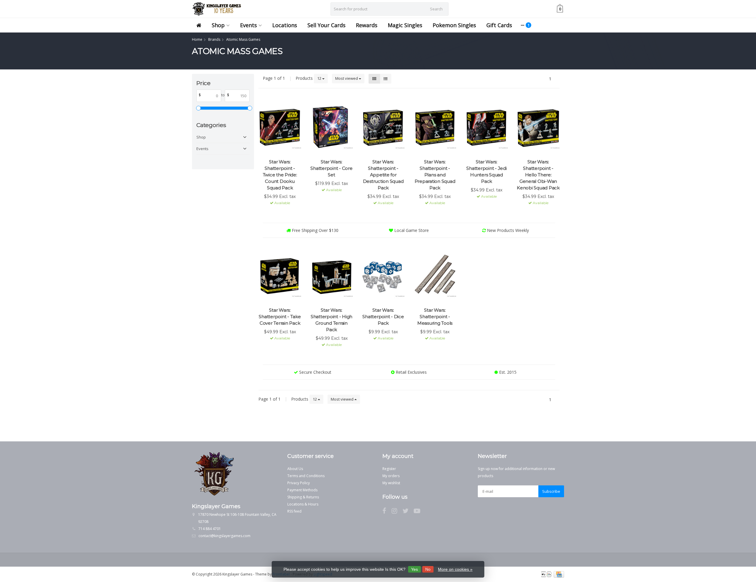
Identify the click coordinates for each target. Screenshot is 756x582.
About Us (295, 468)
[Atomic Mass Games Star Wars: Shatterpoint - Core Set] (331, 127)
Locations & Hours (302, 504)
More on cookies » (455, 569)
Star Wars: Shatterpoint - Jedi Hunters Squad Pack (486, 171)
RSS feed (294, 511)
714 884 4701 (209, 528)
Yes (414, 569)
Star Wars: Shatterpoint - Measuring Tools (434, 316)
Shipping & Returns (303, 497)
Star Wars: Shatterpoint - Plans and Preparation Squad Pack (435, 175)
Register (389, 468)
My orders (391, 475)
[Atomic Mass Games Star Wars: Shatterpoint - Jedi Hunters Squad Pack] (486, 127)
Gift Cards (499, 25)
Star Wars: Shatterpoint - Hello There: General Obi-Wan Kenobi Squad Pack (538, 175)
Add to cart (277, 213)
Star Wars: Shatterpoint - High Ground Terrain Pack (331, 319)
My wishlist (391, 482)
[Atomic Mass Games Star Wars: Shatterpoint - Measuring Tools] (434, 275)
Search (436, 9)
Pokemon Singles (454, 25)
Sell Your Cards (326, 25)
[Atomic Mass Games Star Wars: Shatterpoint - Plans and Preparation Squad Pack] (434, 127)
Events (248, 25)
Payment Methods (302, 489)
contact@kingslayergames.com (224, 535)
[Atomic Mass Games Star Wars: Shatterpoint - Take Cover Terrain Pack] (279, 275)
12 (319, 78)
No (428, 569)
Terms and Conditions (306, 475)
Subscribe (551, 491)
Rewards (366, 25)
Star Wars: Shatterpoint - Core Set (331, 168)
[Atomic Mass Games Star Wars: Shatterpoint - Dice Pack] (383, 275)
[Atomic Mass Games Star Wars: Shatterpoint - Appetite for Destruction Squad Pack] (383, 127)
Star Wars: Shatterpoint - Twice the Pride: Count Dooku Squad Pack (280, 175)
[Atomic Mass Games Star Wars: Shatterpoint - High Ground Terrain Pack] (331, 275)
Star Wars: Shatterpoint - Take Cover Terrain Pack (280, 316)
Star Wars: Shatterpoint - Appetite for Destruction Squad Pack (383, 175)
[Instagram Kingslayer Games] (397, 511)
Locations (284, 25)
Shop (218, 25)
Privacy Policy (298, 482)
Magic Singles (405, 25)
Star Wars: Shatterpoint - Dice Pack (383, 316)
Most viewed (347, 78)
